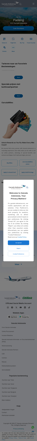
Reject (18, 248)
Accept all (18, 242)
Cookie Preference (18, 254)
